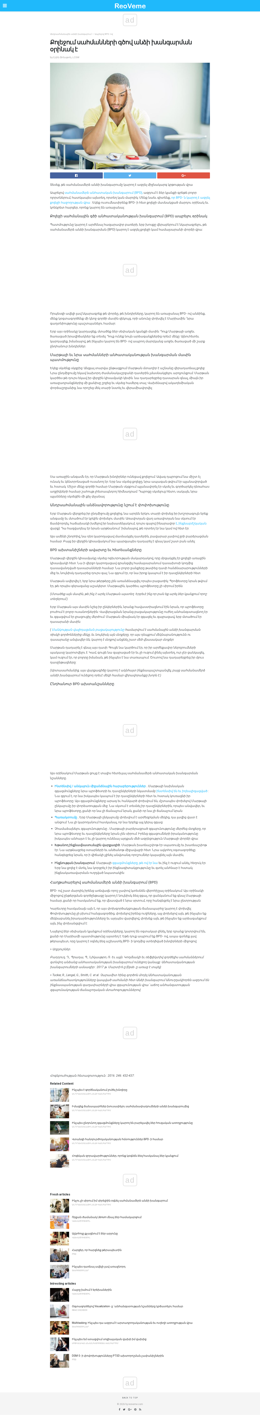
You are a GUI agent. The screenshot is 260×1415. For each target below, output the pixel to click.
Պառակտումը (66, 817)
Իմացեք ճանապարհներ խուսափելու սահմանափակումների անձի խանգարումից (130, 1106)
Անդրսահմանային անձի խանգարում (71, 34)
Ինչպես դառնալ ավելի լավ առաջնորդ (98, 1266)
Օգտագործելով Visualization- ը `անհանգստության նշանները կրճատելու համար (127, 1306)
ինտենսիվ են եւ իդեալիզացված (181, 791)
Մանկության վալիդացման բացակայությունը (88, 629)
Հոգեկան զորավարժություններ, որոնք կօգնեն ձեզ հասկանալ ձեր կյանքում (125, 1155)
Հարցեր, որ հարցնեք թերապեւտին (97, 1250)
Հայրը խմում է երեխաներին (92, 1289)
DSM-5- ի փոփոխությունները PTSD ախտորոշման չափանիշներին (118, 1355)
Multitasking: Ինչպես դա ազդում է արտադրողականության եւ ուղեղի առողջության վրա (132, 1322)
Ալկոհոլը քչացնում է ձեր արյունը (95, 1233)
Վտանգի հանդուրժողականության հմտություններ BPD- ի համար (117, 1139)
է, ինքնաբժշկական (191, 523)
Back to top (130, 1398)
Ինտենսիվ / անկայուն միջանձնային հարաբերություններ (100, 786)
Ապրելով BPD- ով (104, 34)
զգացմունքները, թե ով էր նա (135, 863)
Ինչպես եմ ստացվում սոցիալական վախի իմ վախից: (109, 1339)
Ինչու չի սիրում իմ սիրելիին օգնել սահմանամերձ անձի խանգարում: (120, 1200)
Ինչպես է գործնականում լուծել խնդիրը (99, 1089)
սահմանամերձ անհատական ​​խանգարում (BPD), (104, 192)
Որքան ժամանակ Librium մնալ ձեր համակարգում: (107, 1217)
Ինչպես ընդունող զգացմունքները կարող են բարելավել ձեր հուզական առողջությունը (132, 1122)
